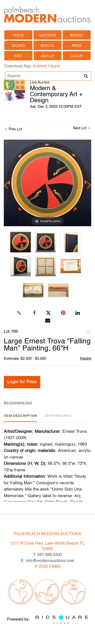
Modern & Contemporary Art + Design (56, 95)
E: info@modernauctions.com (47, 561)
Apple (55, 66)
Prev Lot (15, 129)
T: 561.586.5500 (47, 555)
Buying (76, 35)
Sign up (47, 56)
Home (18, 35)
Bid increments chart (18, 402)
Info (18, 56)
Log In (77, 56)
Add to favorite (88, 332)
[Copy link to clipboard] (19, 313)
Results (47, 45)
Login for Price (22, 382)
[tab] (20, 418)
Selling (18, 45)
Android (40, 66)
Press (77, 45)
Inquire (85, 358)
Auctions (47, 35)
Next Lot (80, 128)
